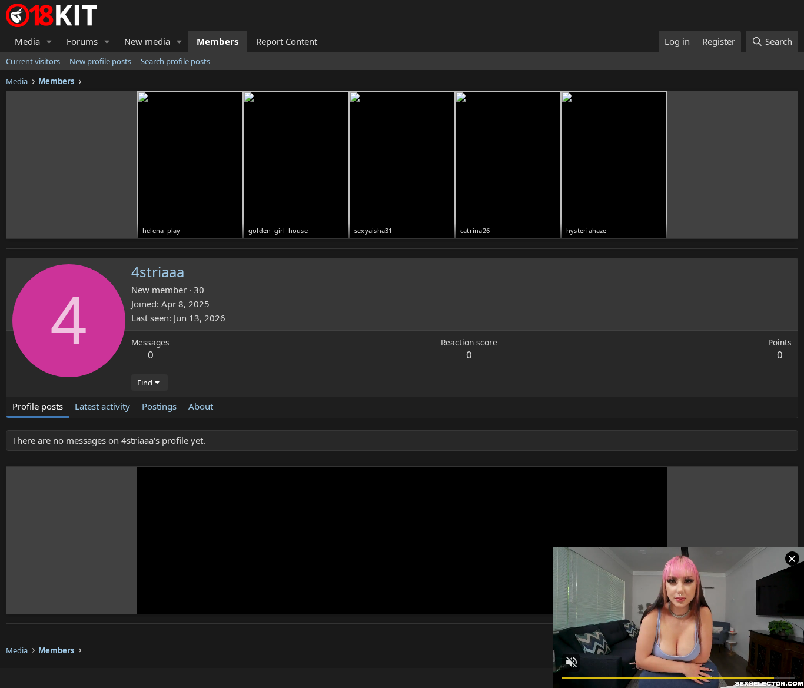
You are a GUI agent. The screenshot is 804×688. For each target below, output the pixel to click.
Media (27, 41)
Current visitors (33, 61)
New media (147, 41)
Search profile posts (175, 61)
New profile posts (100, 61)
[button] (49, 41)
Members (217, 41)
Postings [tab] (159, 406)
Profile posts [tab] (37, 406)
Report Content (286, 41)
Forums (82, 41)
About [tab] (200, 406)
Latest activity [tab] (102, 406)
